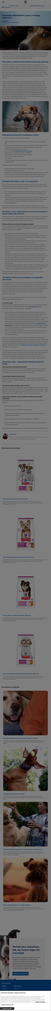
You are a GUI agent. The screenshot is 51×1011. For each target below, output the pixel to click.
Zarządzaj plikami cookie (7, 1004)
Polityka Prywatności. (40, 1002)
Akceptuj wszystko (7, 1008)
